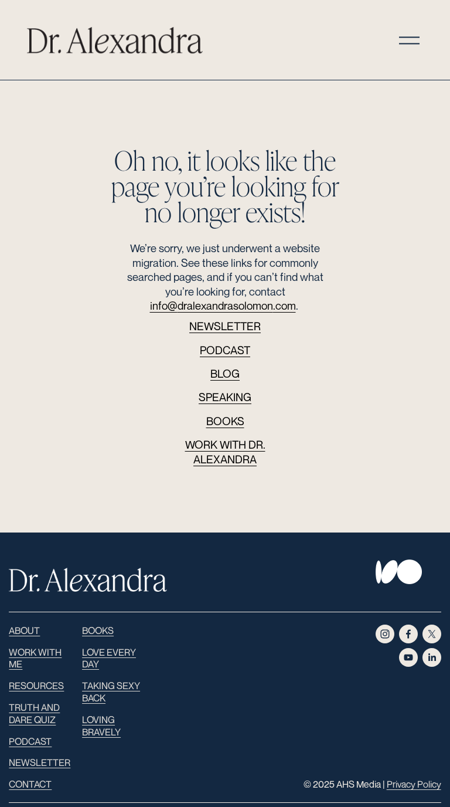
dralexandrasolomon (225, 305)
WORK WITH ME (35, 658)
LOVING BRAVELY (101, 726)
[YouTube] (408, 657)
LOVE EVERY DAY (109, 658)
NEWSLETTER (225, 326)
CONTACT (30, 784)
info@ (164, 305)
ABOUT (24, 630)
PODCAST (225, 350)
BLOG (225, 373)
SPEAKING (225, 397)
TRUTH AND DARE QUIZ (34, 713)
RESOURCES (36, 685)
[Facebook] (408, 634)
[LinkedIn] (431, 657)
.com (284, 305)
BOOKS (225, 421)
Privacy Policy (414, 784)
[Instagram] (385, 634)
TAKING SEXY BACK (111, 692)
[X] (431, 634)
